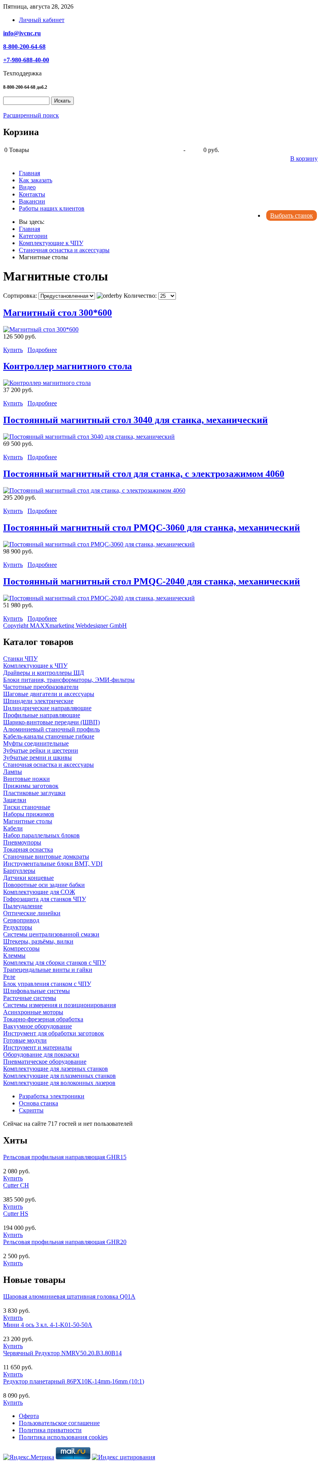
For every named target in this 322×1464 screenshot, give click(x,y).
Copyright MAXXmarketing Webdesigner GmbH (65, 625)
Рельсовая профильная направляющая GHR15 (64, 1157)
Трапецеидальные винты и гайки (47, 969)
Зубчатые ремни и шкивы (37, 757)
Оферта (29, 1416)
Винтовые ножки (26, 778)
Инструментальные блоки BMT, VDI (52, 863)
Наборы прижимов (28, 814)
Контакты (32, 194)
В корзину (304, 158)
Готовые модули (25, 1040)
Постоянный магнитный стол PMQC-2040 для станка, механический (151, 581)
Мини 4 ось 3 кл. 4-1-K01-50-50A (47, 1324)
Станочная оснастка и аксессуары (48, 764)
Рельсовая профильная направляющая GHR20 (64, 1242)
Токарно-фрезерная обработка (43, 1019)
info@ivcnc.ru (22, 33)
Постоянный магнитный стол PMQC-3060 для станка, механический (151, 527)
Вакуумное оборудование (37, 1026)
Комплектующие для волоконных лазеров (59, 1082)
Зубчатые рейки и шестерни (40, 750)
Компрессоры (21, 948)
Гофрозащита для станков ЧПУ (44, 899)
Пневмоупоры (22, 842)
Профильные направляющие (41, 715)
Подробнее (42, 349)
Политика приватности (50, 1430)
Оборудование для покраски (41, 1054)
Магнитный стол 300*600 (57, 313)
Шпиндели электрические (38, 701)
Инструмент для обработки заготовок (53, 1033)
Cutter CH (16, 1185)
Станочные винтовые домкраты (46, 856)
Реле (9, 976)
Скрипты (31, 1110)
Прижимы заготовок (31, 785)
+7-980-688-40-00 (26, 60)
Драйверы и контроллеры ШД (43, 672)
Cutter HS (15, 1213)
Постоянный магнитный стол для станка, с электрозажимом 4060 (143, 474)
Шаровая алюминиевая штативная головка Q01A (69, 1296)
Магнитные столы (27, 821)
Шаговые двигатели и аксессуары (48, 694)
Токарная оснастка (28, 849)
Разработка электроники (51, 1096)
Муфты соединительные (36, 743)
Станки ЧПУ (20, 658)
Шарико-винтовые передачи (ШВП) (51, 722)
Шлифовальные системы (36, 991)
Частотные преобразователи (41, 686)
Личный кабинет (41, 19)
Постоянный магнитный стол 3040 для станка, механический (135, 420)
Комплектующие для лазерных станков (55, 1068)
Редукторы (17, 927)
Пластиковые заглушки (34, 793)
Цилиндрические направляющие (47, 708)
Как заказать (35, 180)
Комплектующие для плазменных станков (59, 1075)
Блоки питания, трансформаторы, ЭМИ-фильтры (69, 679)
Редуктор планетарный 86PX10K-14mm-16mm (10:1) (73, 1381)
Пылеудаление (22, 906)
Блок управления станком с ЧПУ (47, 983)
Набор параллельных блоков (41, 835)
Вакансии (32, 201)
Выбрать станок (291, 215)
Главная (29, 173)
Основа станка (38, 1103)
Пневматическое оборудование (44, 1061)
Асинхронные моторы (33, 1012)
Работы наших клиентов (51, 208)
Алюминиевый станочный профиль (51, 729)
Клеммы (14, 955)
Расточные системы (29, 998)
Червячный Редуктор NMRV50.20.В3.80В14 (62, 1353)
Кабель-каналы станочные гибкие (48, 736)
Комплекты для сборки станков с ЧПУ (54, 962)
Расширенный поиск (31, 115)
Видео (27, 187)
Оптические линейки (31, 913)
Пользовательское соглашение (59, 1423)
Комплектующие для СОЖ (39, 892)
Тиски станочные (26, 807)
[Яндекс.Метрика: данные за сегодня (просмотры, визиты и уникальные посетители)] (28, 1457)
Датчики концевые (28, 877)
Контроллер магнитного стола (67, 366)
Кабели (13, 828)
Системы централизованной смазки (51, 934)
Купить (13, 349)
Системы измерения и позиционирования (59, 1005)
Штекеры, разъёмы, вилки (38, 941)
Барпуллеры (19, 870)
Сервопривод (21, 920)
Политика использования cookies (63, 1437)
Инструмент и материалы (37, 1047)
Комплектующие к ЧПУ (35, 665)
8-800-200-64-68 (24, 46)
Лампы (12, 771)
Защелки (14, 800)
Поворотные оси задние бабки (44, 884)
